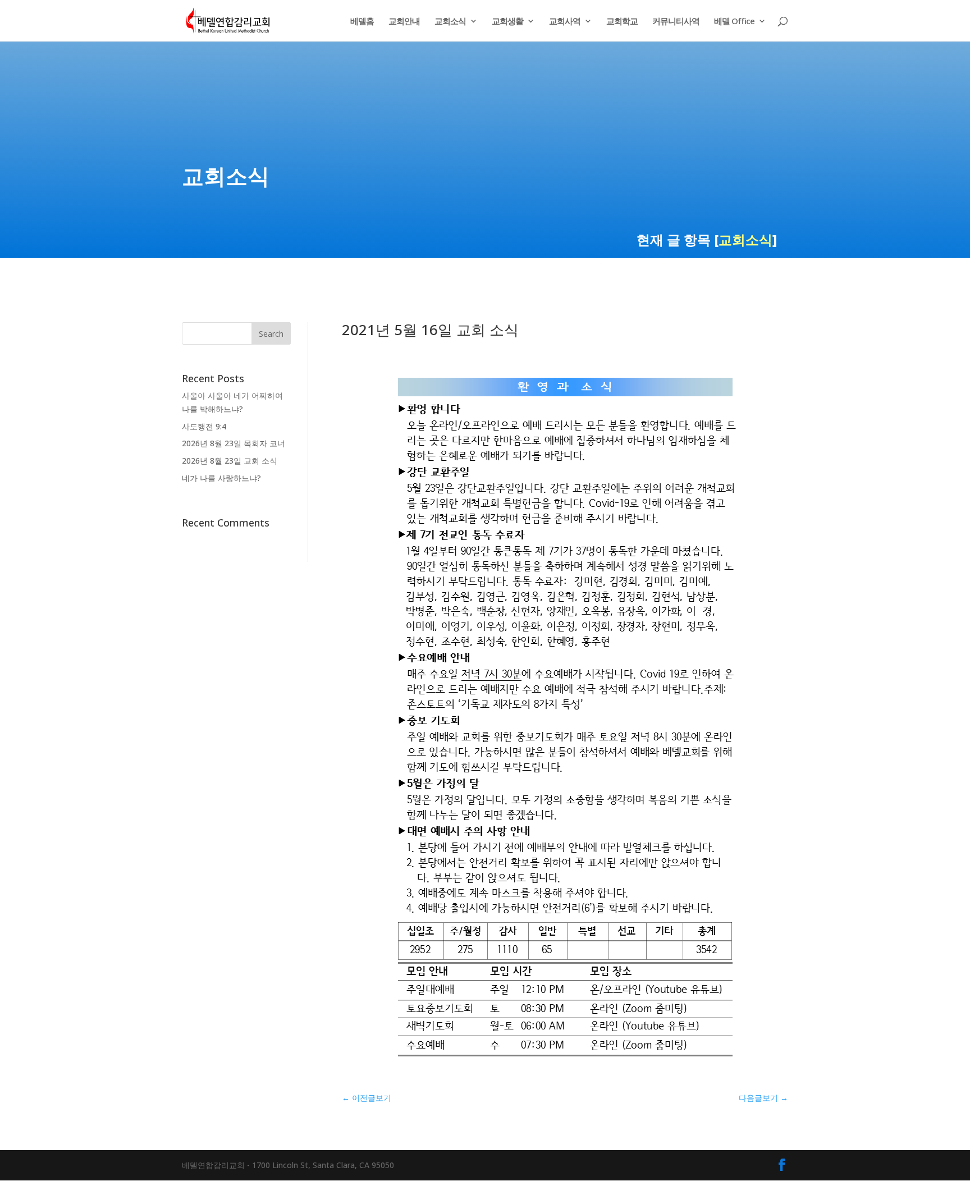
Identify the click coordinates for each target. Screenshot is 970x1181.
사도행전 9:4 (204, 426)
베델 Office (734, 21)
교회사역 (564, 21)
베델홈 (362, 21)
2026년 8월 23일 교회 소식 (229, 460)
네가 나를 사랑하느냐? (221, 478)
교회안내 (404, 21)
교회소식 (450, 21)
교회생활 (507, 21)
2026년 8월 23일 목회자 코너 (233, 443)
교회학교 (622, 21)
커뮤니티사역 (675, 21)
